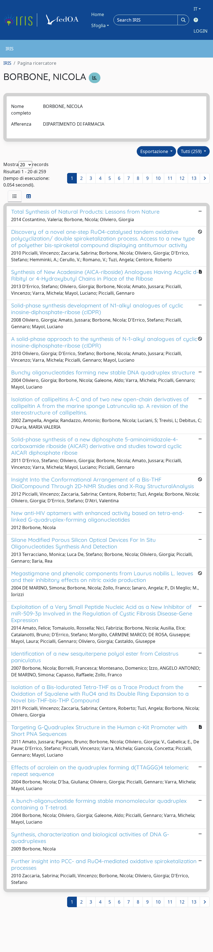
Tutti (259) (192, 151)
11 (170, 178)
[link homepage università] (63, 20)
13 (193, 178)
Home (97, 14)
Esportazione (154, 151)
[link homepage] (20, 20)
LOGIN (200, 31)
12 (181, 178)
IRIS (7, 63)
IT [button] (195, 9)
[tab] (15, 196)
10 (158, 178)
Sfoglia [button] (98, 25)
